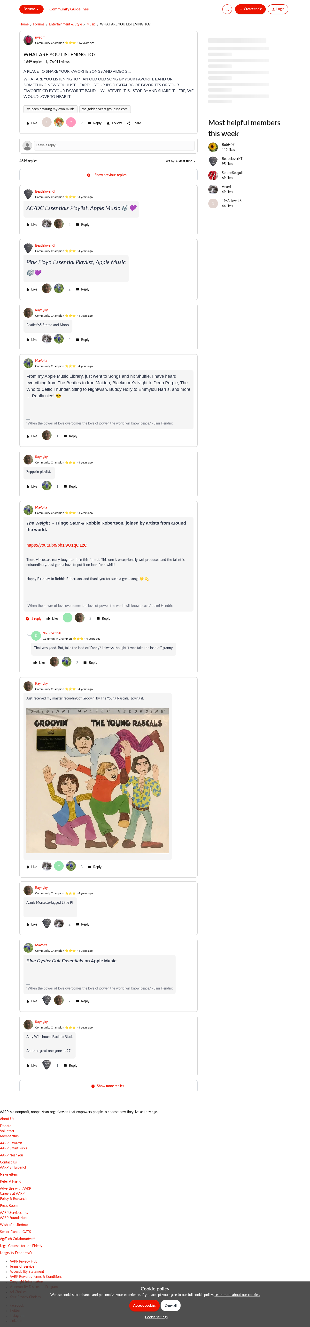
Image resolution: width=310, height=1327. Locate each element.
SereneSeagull (232, 173)
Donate (5, 1126)
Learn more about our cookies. (237, 1295)
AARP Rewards (11, 1143)
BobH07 (228, 145)
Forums (38, 24)
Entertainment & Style (65, 24)
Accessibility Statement (27, 1271)
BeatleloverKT (45, 191)
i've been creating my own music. (50, 109)
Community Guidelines (69, 9)
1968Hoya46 (231, 201)
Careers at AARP (12, 1193)
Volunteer (7, 1131)
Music (90, 24)
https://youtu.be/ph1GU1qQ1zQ (56, 545)
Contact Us (8, 1162)
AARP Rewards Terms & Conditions (36, 1277)
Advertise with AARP (15, 1188)
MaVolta (41, 360)
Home (24, 24)
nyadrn (40, 37)
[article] (108, 210)
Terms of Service (22, 1266)
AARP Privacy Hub (23, 1261)
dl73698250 (52, 633)
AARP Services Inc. (14, 1213)
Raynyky (41, 310)
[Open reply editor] (108, 145)
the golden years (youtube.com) (105, 109)
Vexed (226, 187)
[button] (250, 9)
